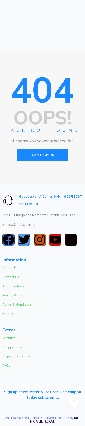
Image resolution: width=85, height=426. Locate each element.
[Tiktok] (71, 240)
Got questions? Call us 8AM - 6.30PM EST (50, 196)
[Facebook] (8, 240)
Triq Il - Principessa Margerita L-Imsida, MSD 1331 (39, 215)
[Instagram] (40, 240)
